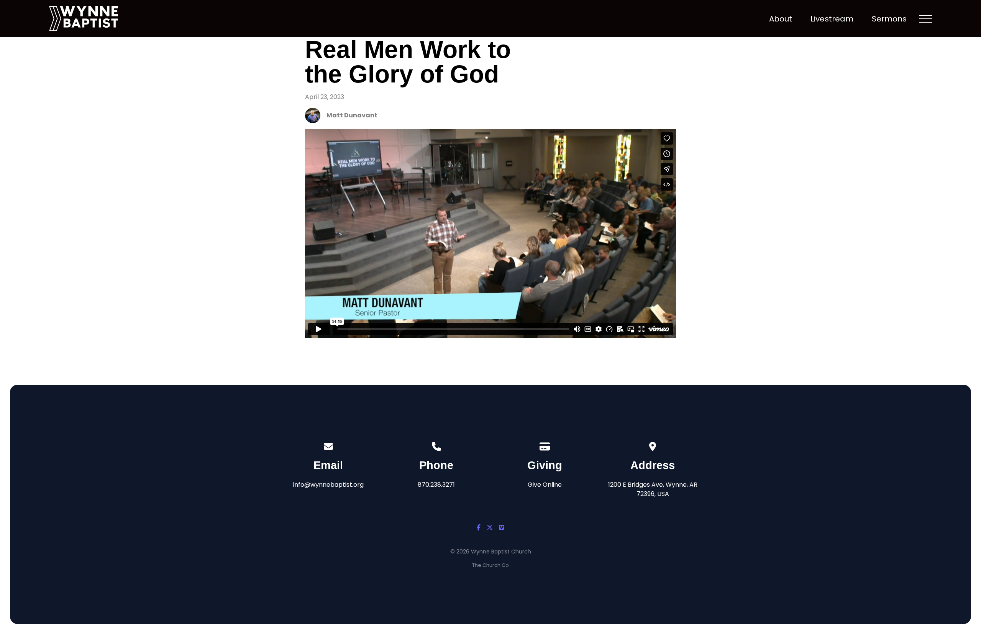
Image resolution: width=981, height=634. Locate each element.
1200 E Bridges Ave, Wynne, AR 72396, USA (652, 489)
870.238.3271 (436, 484)
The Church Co (490, 565)
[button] (925, 18)
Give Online (545, 484)
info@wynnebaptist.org (328, 484)
